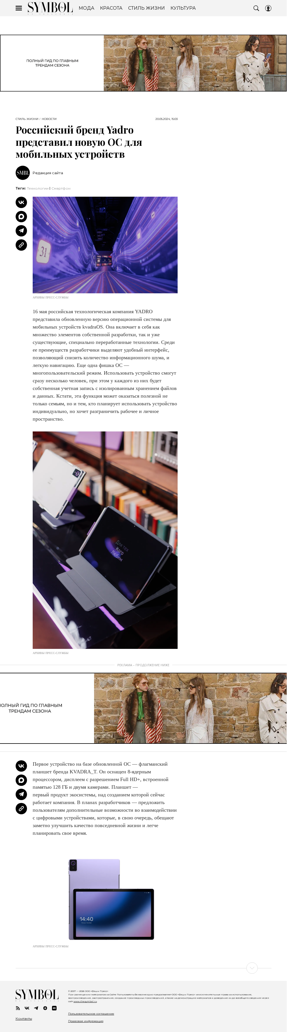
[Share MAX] (21, 216)
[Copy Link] (21, 245)
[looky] (54, 1008)
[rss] (18, 1008)
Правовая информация (85, 1021)
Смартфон (60, 188)
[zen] (45, 1008)
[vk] (27, 1008)
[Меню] (19, 8)
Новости (49, 119)
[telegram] (36, 1008)
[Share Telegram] (21, 230)
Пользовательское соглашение (91, 1014)
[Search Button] (256, 8)
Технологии (38, 188)
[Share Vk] (21, 202)
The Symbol (50, 8)
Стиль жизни (27, 119)
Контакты (24, 1019)
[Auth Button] (268, 8)
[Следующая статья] (143, 968)
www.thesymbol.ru (85, 1001)
